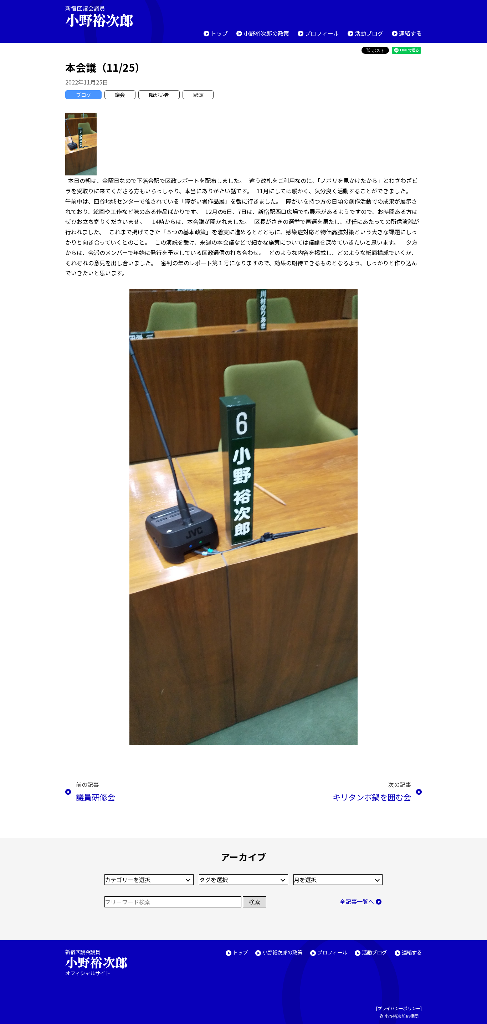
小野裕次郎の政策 (266, 33)
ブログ (83, 94)
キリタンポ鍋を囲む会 (372, 797)
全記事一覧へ (357, 901)
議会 (120, 94)
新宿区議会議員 (99, 16)
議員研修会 (95, 797)
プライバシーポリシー (399, 1008)
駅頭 (198, 94)
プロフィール (322, 33)
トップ (219, 33)
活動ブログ (369, 33)
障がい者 (159, 94)
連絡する (410, 33)
